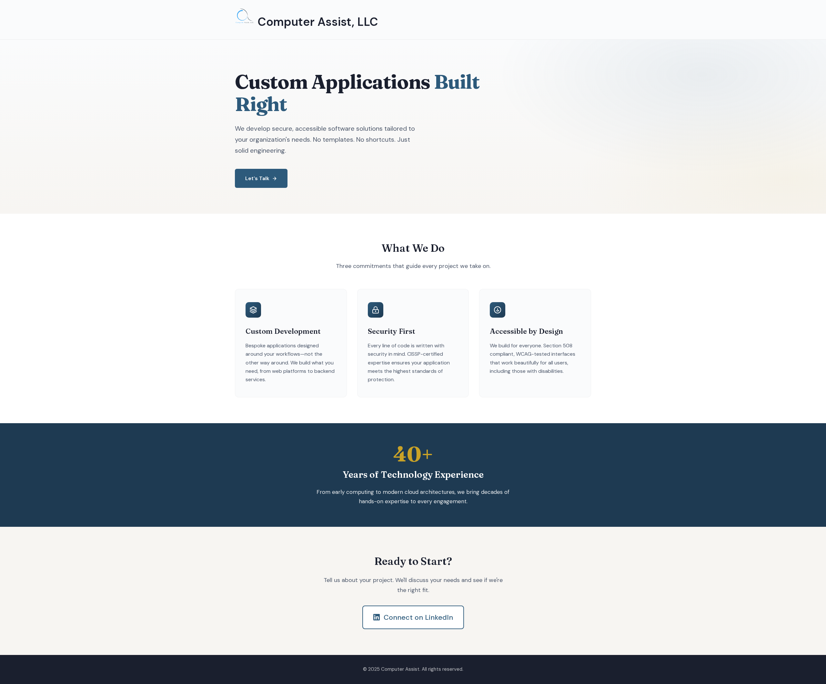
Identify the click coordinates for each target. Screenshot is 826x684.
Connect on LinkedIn (418, 617)
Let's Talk (257, 178)
